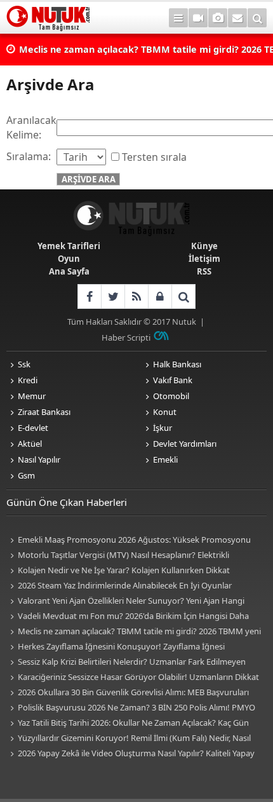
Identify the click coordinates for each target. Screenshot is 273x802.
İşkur (162, 427)
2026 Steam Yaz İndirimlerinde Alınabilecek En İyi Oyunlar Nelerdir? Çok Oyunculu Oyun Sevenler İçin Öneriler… (119, 586)
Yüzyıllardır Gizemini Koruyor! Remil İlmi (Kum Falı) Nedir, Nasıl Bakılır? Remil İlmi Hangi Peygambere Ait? (128, 738)
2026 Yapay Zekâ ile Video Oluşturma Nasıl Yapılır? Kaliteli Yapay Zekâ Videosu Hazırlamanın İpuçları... (130, 754)
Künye (204, 246)
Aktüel (30, 443)
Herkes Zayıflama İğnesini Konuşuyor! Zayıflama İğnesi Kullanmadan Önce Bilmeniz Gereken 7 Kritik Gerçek (115, 647)
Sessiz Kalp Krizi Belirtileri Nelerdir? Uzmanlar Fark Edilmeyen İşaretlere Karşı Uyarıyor (126, 662)
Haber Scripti (126, 337)
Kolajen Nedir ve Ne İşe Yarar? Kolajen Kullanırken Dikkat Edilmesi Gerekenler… (118, 571)
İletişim (204, 258)
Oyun (69, 258)
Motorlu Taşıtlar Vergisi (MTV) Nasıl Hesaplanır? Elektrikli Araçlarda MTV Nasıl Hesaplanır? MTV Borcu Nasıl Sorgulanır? (121, 555)
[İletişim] (237, 17)
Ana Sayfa (69, 271)
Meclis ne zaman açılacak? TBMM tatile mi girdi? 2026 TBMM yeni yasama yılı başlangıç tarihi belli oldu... (133, 632)
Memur (32, 396)
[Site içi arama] (257, 17)
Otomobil (171, 396)
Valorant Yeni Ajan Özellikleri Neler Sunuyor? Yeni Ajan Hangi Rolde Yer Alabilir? (125, 601)
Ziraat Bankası (44, 412)
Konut (164, 412)
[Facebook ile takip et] (89, 296)
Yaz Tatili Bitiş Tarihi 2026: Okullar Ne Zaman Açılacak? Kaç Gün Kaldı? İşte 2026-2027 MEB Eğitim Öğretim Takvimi (127, 723)
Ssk (24, 364)
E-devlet (33, 427)
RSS (204, 271)
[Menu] (178, 17)
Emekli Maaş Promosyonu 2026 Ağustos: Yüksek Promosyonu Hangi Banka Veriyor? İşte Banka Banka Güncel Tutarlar (128, 540)
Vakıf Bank (172, 380)
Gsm (26, 475)
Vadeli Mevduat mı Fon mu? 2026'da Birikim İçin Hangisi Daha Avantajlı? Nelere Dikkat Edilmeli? (127, 616)
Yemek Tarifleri (68, 246)
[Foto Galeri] (217, 17)
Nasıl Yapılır (39, 459)
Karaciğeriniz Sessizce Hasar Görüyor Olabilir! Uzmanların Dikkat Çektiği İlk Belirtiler (132, 677)
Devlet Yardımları (184, 443)
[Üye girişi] (159, 296)
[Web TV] (198, 17)
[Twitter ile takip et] (112, 296)
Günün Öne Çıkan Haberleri (66, 502)
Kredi (27, 380)
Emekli (165, 459)
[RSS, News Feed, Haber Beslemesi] (136, 296)
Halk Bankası (177, 364)
